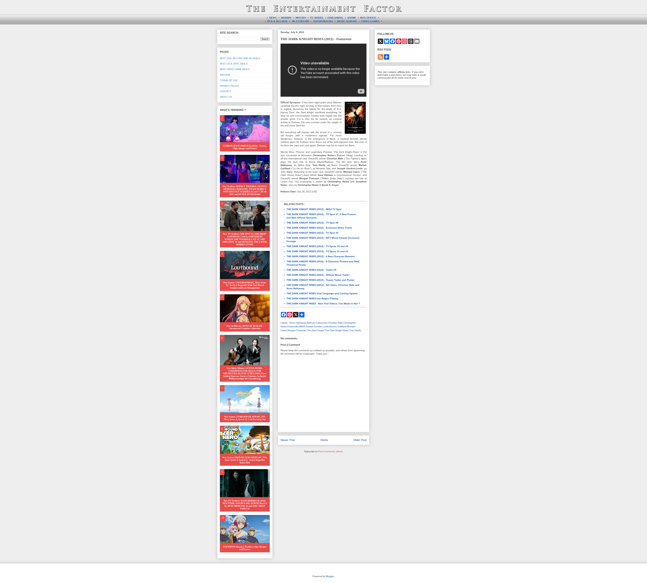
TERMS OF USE (229, 80)
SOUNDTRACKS (323, 21)
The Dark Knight (315, 330)
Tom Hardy (355, 330)
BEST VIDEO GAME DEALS (235, 69)
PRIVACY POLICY (229, 86)
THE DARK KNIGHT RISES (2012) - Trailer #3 (311, 270)
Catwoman (321, 322)
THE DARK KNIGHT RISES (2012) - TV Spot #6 (312, 222)
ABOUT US (226, 97)
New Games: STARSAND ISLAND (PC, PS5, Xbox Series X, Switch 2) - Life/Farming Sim (245, 418)
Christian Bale (335, 322)
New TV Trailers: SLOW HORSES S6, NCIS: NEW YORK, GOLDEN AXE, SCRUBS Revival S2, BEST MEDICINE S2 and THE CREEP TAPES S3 (244, 504)
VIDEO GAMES (370, 21)
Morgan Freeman (296, 330)
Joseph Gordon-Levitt (317, 326)
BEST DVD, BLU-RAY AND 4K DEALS (240, 58)
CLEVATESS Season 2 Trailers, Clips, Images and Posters (244, 548)
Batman (311, 322)
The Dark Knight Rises (337, 330)
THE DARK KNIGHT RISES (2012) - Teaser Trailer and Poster (320, 280)
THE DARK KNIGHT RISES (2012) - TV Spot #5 (312, 232)
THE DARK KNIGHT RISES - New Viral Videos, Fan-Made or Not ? (323, 303)
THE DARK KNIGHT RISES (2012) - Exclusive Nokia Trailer (319, 227)
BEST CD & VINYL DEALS (234, 63)
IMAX (302, 326)
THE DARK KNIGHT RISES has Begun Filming (312, 298)
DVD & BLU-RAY (277, 21)
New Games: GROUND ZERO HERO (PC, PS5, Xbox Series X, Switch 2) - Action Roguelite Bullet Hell (244, 460)
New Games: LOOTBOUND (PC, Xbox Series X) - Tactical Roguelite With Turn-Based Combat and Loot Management (244, 285)
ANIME (351, 17)
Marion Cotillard (337, 326)
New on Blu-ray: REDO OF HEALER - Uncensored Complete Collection (244, 327)
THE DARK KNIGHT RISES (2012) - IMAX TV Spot (314, 209)
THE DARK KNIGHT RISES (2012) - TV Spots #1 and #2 (317, 251)
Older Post (360, 440)
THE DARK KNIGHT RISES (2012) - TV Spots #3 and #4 (317, 246)
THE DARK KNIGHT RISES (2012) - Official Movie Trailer (317, 275)
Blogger (330, 576)
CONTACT (225, 91)
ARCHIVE (225, 74)
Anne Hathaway (297, 322)
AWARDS (286, 17)
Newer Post (288, 440)
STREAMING (335, 17)
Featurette (293, 326)
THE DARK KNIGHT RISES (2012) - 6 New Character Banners (320, 256)
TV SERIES (316, 17)
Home (324, 440)
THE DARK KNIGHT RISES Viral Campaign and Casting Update (322, 293)
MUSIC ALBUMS (347, 21)
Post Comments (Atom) (330, 451)
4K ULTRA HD (300, 21)
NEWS (272, 17)
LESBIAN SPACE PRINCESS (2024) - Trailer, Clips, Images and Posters (245, 147)
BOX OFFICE (368, 17)
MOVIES (301, 17)
